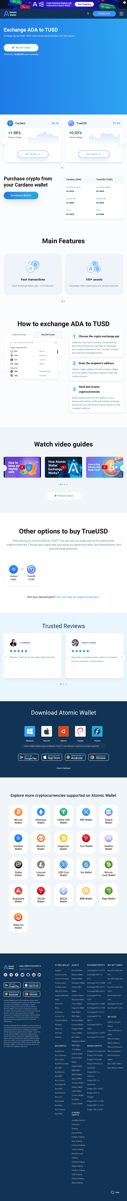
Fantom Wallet (77, 1020)
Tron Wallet (76, 1050)
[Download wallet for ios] (52, 757)
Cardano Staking (78, 1170)
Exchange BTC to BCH (96, 1033)
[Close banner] (124, 2)
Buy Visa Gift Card (115, 1008)
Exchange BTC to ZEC (96, 1037)
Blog (57, 1008)
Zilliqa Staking (77, 1166)
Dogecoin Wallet (78, 1008)
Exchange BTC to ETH (96, 970)
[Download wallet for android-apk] (75, 757)
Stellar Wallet (77, 1066)
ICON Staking (77, 1174)
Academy (59, 1012)
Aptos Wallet (77, 1079)
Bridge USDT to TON (95, 1101)
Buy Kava (58, 1105)
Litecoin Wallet (77, 1025)
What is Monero (114, 1043)
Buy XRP (58, 1068)
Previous (4, 141)
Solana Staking (78, 1179)
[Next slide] (122, 657)
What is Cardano (114, 1051)
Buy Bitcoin (59, 1051)
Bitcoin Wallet (77, 970)
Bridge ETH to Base (95, 1055)
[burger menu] (121, 13)
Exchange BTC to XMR (96, 983)
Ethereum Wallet (78, 983)
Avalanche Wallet (78, 1041)
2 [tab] (65, 168)
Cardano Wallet (78, 995)
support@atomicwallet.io (30, 966)
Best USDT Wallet (115, 1064)
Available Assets (78, 1120)
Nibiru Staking (77, 1183)
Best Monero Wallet (115, 1068)
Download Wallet (21, 195)
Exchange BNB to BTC (96, 991)
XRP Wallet (76, 1016)
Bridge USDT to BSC (95, 1089)
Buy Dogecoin (60, 1084)
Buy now (30, 154)
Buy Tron (58, 1097)
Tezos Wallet (77, 1033)
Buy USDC (59, 1089)
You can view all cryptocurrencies (76, 597)
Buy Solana (59, 1101)
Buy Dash (59, 1114)
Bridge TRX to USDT (95, 1110)
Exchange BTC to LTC (95, 1012)
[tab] (60, 684)
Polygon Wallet (77, 1029)
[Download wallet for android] (28, 757)
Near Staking (77, 1141)
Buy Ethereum (60, 1055)
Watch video (23, 47)
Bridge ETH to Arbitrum (96, 1051)
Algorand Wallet (78, 1000)
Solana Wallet (77, 979)
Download (104, 13)
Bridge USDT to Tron (95, 1105)
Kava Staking (77, 1133)
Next (123, 141)
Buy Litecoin (60, 1080)
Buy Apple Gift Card (115, 1004)
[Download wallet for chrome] (98, 757)
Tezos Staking (77, 1149)
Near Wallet (76, 1012)
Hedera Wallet (77, 1054)
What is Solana (113, 1039)
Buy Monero (59, 1072)
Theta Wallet (77, 1004)
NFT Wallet (76, 1037)
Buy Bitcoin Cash (61, 1064)
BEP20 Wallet (77, 1075)
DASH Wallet (76, 1091)
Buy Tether (59, 1060)
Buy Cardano (60, 1110)
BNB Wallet (76, 1045)
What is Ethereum (115, 1047)
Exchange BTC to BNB (96, 1004)
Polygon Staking (78, 1137)
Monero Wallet (77, 975)
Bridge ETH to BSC (94, 1060)
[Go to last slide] (5, 657)
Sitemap (58, 1033)
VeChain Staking (78, 1162)
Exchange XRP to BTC (96, 987)
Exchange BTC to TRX (96, 1008)
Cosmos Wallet (78, 1095)
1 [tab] (63, 168)
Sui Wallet (75, 1099)
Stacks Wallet (77, 1104)
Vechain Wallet (77, 1083)
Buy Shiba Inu (60, 1093)
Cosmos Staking (78, 1145)
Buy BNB (58, 1076)
